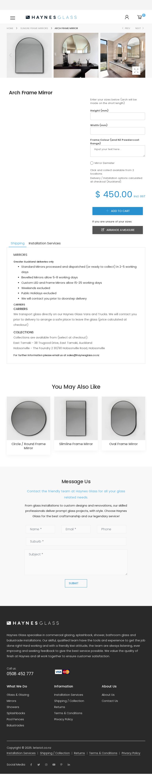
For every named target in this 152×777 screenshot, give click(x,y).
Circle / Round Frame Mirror (28, 446)
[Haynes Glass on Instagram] (46, 765)
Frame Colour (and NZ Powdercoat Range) (114, 141)
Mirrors (11, 701)
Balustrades (15, 725)
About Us (108, 695)
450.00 (117, 194)
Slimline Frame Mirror (76, 444)
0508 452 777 (20, 674)
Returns (59, 707)
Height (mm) (99, 110)
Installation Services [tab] (45, 243)
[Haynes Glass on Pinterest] (61, 765)
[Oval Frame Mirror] (123, 418)
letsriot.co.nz (42, 748)
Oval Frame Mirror (123, 444)
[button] (141, 55)
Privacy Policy (63, 719)
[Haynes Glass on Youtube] (53, 765)
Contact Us (110, 701)
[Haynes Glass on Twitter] (38, 765)
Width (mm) (98, 125)
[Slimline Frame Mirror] (76, 418)
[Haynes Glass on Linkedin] (68, 765)
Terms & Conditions (68, 713)
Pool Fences (15, 719)
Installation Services (68, 695)
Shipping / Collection (69, 701)
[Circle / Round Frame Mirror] (28, 418)
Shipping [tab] (18, 243)
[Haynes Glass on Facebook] (31, 765)
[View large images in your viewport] (136, 70)
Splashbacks (16, 713)
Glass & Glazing (18, 695)
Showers (13, 707)
